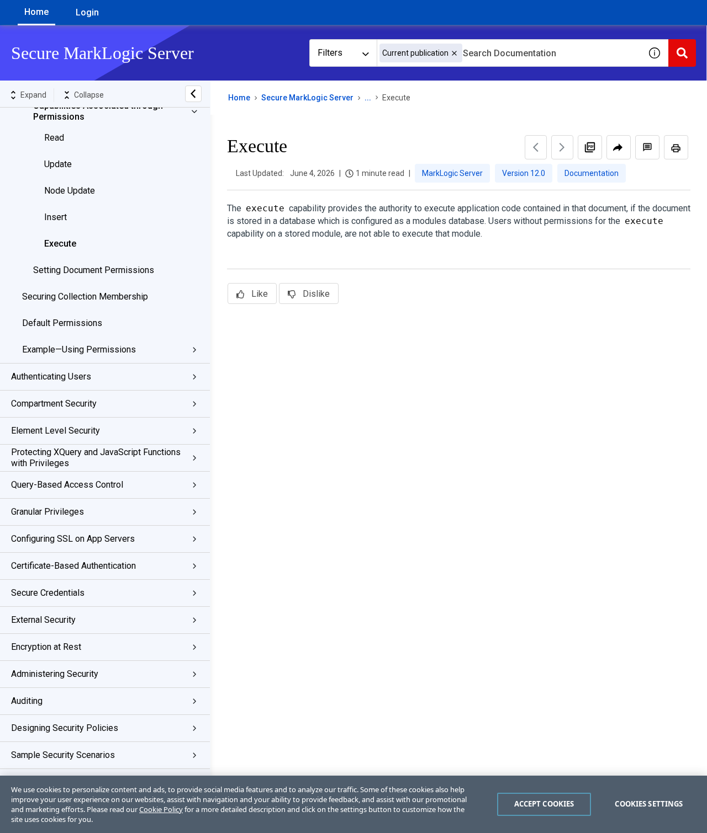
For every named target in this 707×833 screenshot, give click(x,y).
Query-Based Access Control (67, 484)
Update (58, 164)
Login (87, 12)
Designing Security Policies (64, 728)
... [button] (368, 97)
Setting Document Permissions (93, 270)
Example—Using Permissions (79, 349)
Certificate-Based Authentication (73, 565)
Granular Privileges (47, 511)
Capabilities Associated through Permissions (98, 111)
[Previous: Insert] (536, 147)
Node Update (69, 190)
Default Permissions (62, 323)
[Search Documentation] (682, 53)
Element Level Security (55, 430)
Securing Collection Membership (85, 296)
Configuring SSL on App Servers (73, 538)
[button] (454, 53)
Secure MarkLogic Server (307, 97)
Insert (55, 217)
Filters (330, 52)
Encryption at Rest (46, 647)
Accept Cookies (544, 804)
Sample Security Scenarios (63, 755)
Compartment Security (54, 403)
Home (36, 12)
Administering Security (54, 674)
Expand (33, 94)
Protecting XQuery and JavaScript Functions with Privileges (96, 457)
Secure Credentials (48, 593)
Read (54, 137)
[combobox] (509, 53)
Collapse (89, 94)
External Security (43, 620)
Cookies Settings (649, 804)
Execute (60, 243)
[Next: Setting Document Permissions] (562, 147)
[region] (353, 804)
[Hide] (193, 94)
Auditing (27, 701)
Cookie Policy (161, 809)
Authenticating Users (51, 376)
